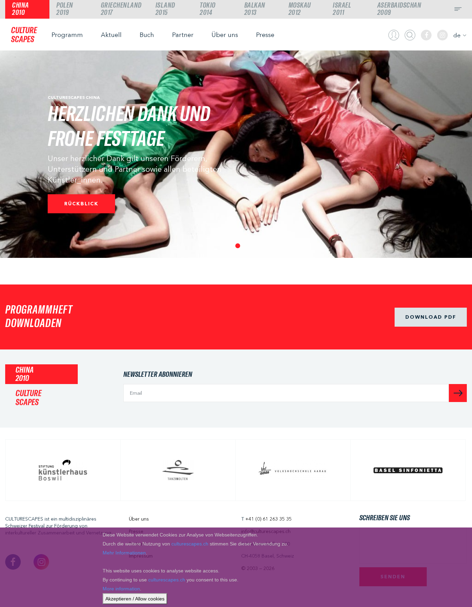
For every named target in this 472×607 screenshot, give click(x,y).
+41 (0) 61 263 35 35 (268, 519)
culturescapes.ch (189, 544)
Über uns (224, 35)
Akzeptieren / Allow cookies (134, 598)
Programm (67, 35)
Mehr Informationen (124, 552)
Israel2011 (342, 9)
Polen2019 (64, 9)
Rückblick (81, 203)
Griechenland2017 (121, 9)
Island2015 (165, 9)
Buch (147, 35)
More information (121, 588)
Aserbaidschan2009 (399, 9)
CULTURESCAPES (24, 35)
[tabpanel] (236, 154)
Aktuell (111, 35)
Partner (182, 35)
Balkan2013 (254, 9)
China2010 (20, 9)
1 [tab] (236, 244)
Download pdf (430, 317)
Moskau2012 (300, 9)
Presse (265, 35)
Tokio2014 (208, 9)
